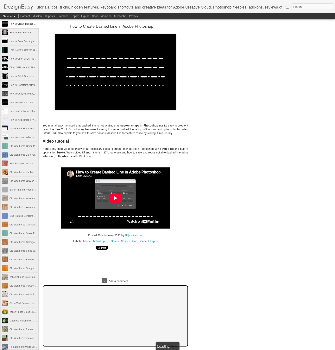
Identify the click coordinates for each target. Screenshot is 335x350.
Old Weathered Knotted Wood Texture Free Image (35, 172)
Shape (143, 241)
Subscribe (120, 16)
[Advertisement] (209, 86)
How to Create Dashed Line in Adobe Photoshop (35, 23)
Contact (25, 16)
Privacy (133, 16)
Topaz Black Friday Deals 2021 (25, 128)
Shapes (153, 241)
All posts (50, 16)
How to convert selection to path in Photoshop (33, 137)
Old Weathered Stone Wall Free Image (29, 250)
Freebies (63, 16)
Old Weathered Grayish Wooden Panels (30, 180)
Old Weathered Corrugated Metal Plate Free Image (36, 224)
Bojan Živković (134, 235)
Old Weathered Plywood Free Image (28, 285)
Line (134, 241)
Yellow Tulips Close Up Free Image (27, 311)
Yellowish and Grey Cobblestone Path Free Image (35, 276)
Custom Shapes (120, 241)
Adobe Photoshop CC (96, 241)
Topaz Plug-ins (80, 16)
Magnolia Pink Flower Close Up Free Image (32, 320)
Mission (37, 16)
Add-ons (106, 16)
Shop (95, 16)
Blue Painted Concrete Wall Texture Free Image (34, 215)
